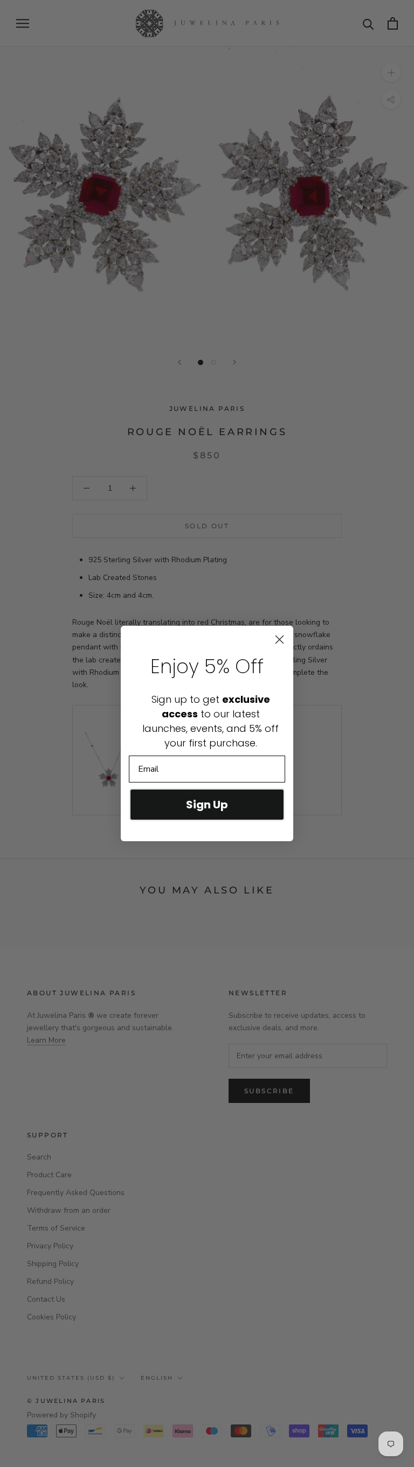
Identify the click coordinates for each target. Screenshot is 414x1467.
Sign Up (207, 804)
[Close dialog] (279, 639)
